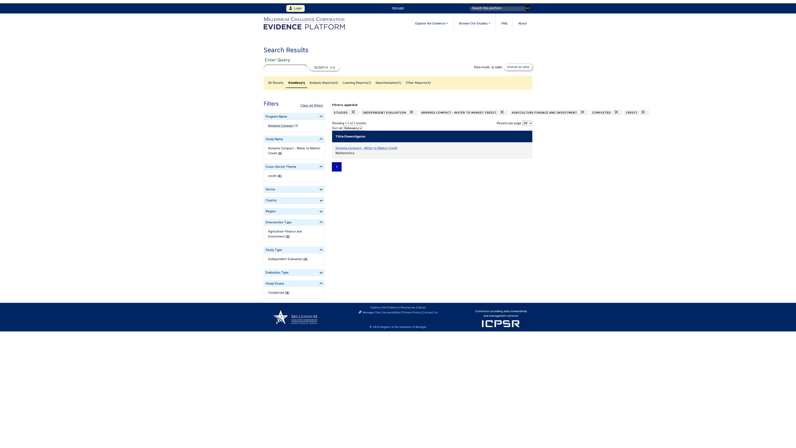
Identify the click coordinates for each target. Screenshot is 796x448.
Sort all (337, 128)
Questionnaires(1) (388, 83)
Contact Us (430, 312)
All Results (276, 83)
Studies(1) (296, 83)
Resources (408, 307)
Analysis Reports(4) (323, 83)
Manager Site (372, 312)
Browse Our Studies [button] (473, 23)
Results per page (509, 123)
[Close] (353, 112)
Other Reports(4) (418, 83)
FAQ (504, 23)
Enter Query (277, 60)
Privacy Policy (411, 312)
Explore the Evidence (384, 307)
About (522, 23)
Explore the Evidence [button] (430, 23)
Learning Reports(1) (357, 83)
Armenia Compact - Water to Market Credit (366, 148)
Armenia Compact (281, 126)
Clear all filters (311, 105)
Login (297, 8)
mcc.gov (398, 8)
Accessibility (391, 312)
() (280, 153)
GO (527, 8)
